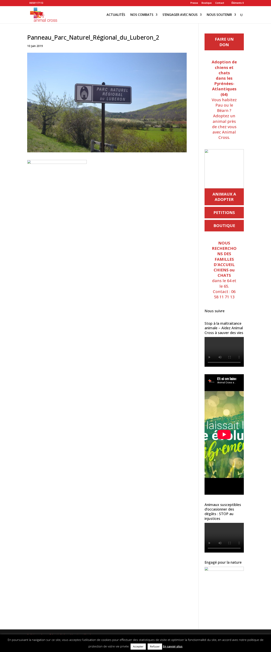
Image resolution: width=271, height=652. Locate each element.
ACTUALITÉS (116, 15)
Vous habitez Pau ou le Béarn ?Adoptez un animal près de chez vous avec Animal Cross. (224, 99)
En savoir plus (173, 646)
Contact (219, 3)
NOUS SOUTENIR (219, 15)
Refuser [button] (155, 646)
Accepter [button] (138, 646)
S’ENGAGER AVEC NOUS (180, 15)
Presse (194, 3)
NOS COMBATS (141, 15)
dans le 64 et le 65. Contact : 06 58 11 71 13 (224, 270)
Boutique (207, 3)
